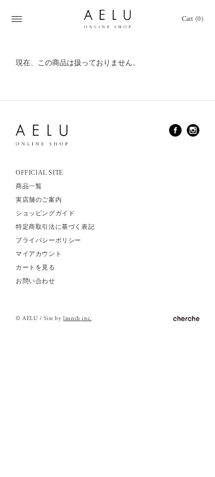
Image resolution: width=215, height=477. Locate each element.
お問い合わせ (35, 281)
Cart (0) (193, 19)
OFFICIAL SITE (39, 172)
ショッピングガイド (45, 213)
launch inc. (77, 318)
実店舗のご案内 (39, 199)
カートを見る (35, 267)
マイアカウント (39, 254)
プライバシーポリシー (48, 240)
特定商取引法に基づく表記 (55, 226)
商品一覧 (29, 186)
